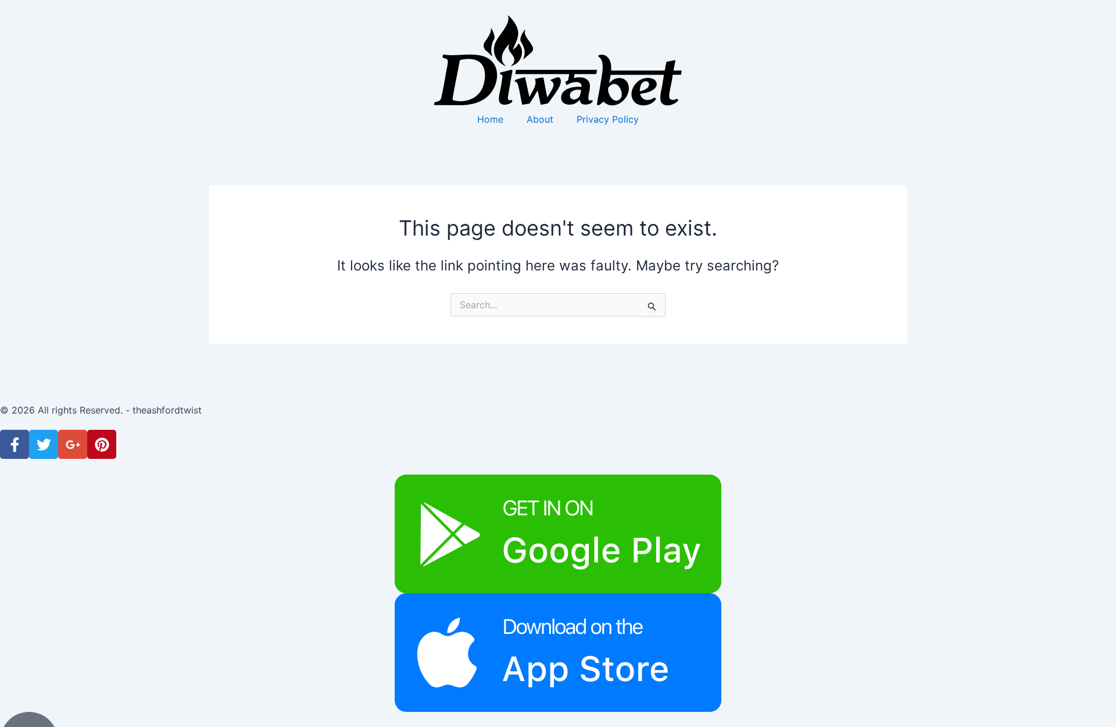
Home (490, 119)
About (540, 119)
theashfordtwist (167, 410)
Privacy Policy (608, 119)
